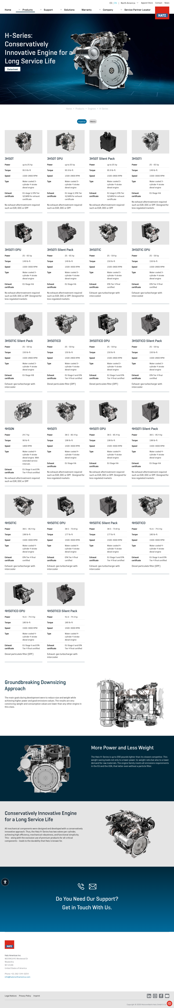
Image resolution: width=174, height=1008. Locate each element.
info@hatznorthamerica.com (17, 976)
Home (8, 9)
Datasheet (12, 69)
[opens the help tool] (5, 882)
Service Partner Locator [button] (137, 9)
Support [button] (48, 9)
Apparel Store (147, 2)
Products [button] (27, 9)
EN (115, 2)
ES (111, 2)
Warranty (87, 9)
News (167, 2)
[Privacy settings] (169, 1003)
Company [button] (108, 9)
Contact (158, 2)
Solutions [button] (69, 9)
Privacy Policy (25, 995)
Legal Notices (11, 995)
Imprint (36, 995)
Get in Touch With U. (87, 907)
